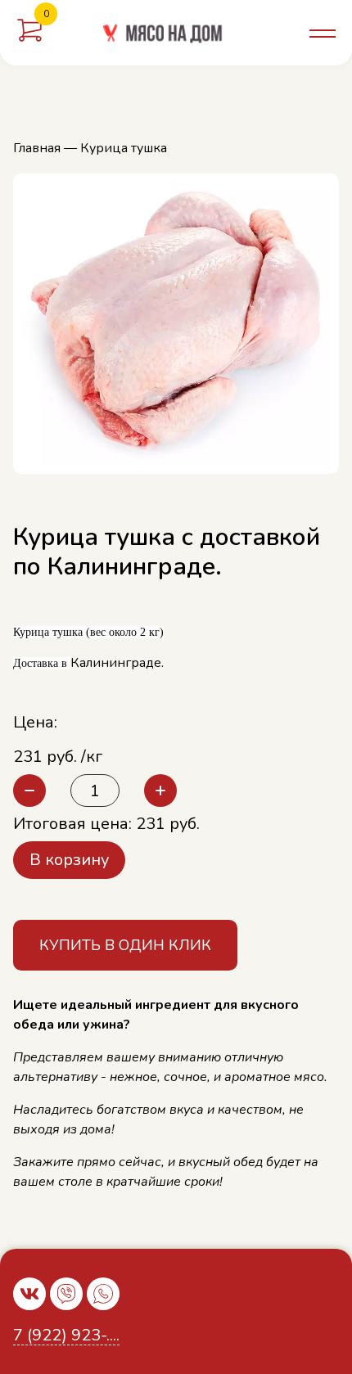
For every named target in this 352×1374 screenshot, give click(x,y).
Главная (37, 148)
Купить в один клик (125, 945)
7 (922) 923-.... (66, 1336)
